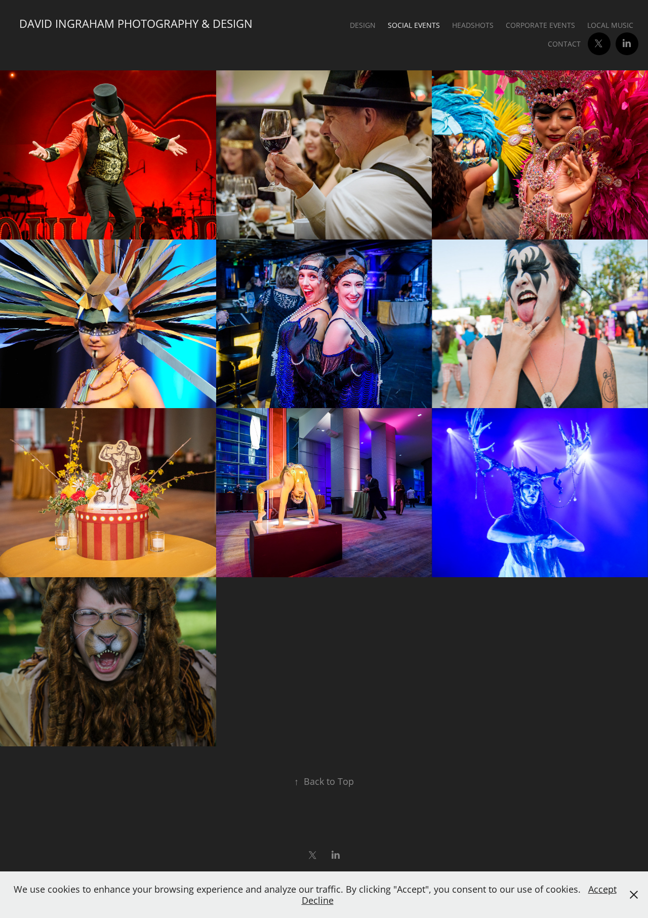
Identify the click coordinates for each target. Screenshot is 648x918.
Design (363, 25)
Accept (602, 889)
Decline (318, 900)
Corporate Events (540, 25)
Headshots (473, 25)
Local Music (610, 25)
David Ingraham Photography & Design (136, 23)
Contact (564, 44)
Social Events (414, 25)
